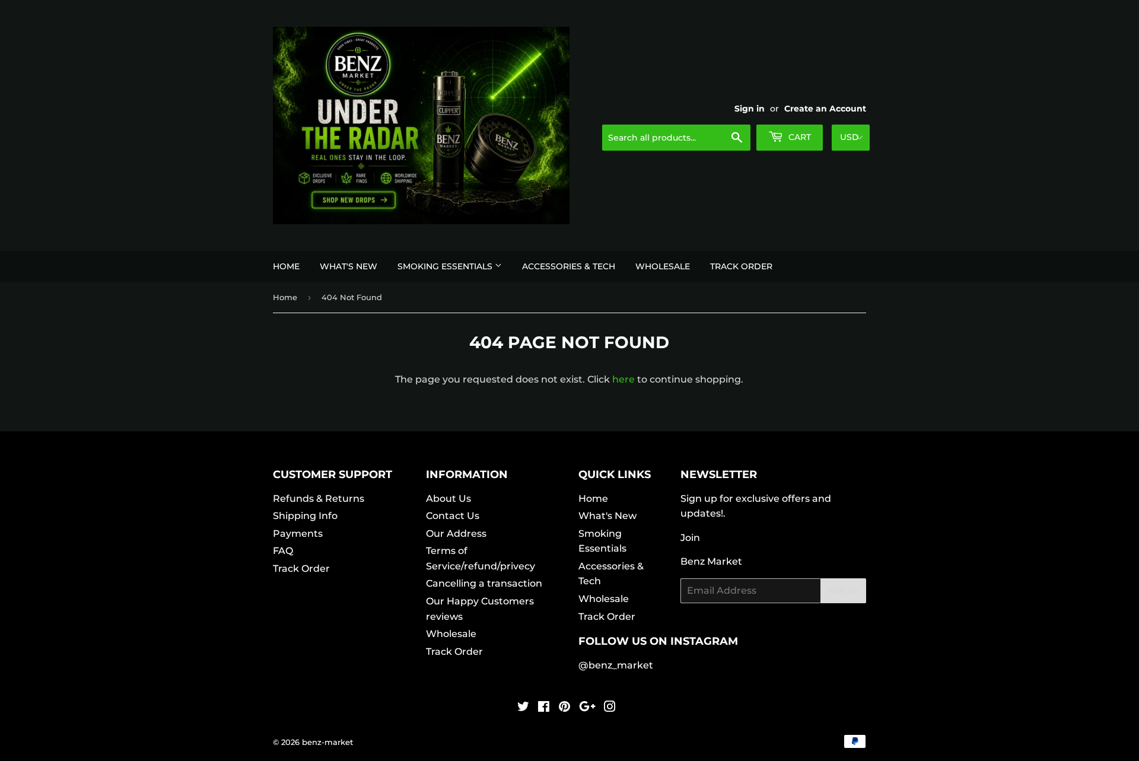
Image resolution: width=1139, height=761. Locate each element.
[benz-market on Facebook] (543, 708)
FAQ (283, 550)
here (623, 379)
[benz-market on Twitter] (523, 708)
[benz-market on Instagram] (610, 708)
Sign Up (843, 591)
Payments (298, 533)
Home (286, 266)
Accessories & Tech (568, 266)
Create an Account (825, 108)
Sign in (749, 108)
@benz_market (615, 665)
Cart (798, 137)
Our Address (456, 533)
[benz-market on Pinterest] (564, 708)
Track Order (741, 266)
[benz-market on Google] (587, 708)
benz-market (327, 742)
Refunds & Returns (318, 498)
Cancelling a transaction (484, 583)
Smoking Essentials (446, 266)
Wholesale (662, 266)
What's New (348, 266)
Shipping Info (305, 515)
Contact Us (452, 515)
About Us (448, 498)
